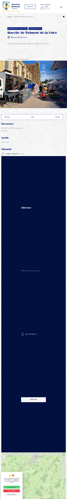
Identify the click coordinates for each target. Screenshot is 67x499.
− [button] (3, 457)
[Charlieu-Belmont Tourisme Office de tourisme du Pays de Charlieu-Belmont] (11, 6)
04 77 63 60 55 (30, 334)
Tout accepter (11, 487)
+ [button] (3, 455)
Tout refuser (12, 491)
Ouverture (7, 117)
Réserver (30, 6)
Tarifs (32, 117)
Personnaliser (11, 494)
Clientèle (57, 117)
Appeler (33, 399)
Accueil (9, 16)
